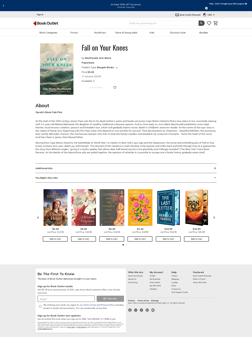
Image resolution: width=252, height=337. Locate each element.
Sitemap (155, 300)
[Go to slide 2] (126, 244)
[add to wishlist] (114, 87)
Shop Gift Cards (200, 282)
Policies (131, 300)
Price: (88, 72)
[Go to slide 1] (123, 244)
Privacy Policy (71, 327)
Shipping (175, 279)
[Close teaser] (206, 8)
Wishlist (153, 289)
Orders (174, 276)
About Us (132, 279)
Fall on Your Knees (105, 47)
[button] (228, 3)
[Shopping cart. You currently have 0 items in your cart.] (215, 23)
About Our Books (135, 276)
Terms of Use (143, 300)
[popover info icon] (116, 68)
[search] (201, 23)
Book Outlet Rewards (202, 276)
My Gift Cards (155, 285)
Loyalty (174, 282)
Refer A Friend (199, 279)
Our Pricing (132, 282)
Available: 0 (88, 80)
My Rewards (155, 279)
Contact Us (176, 289)
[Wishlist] (209, 23)
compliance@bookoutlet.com (45, 329)
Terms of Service (82, 327)
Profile (152, 276)
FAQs (173, 285)
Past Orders (155, 282)
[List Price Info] (83, 76)
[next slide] (213, 217)
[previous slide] (3, 5)
